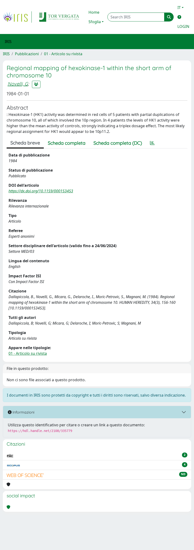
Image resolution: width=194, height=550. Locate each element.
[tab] (152, 143)
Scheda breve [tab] (25, 143)
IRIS (6, 53)
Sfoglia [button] (94, 21)
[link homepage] (17, 17)
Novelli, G (18, 84)
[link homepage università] (59, 17)
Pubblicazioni (27, 53)
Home (93, 12)
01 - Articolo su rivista (63, 53)
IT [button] (179, 7)
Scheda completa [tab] (66, 143)
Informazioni (23, 412)
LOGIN (183, 26)
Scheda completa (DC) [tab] (117, 143)
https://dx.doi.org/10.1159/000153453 (41, 191)
